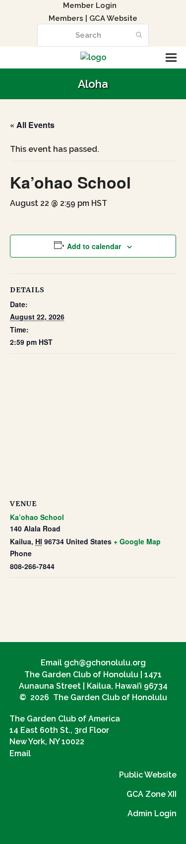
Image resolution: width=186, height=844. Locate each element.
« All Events (32, 124)
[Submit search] (139, 35)
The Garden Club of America (64, 718)
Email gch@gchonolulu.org (93, 662)
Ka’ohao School (37, 517)
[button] (171, 58)
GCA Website (113, 18)
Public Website (148, 774)
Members (66, 18)
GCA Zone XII (151, 794)
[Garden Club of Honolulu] (93, 57)
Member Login (90, 5)
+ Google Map (137, 541)
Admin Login (152, 813)
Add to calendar (94, 246)
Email (20, 753)
